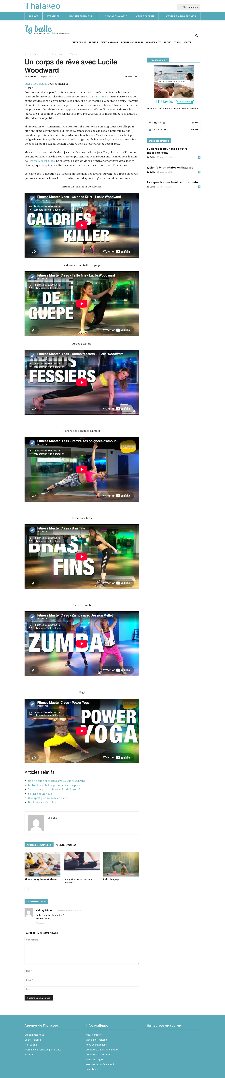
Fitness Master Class (41, 160)
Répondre (40, 923)
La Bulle (32, 76)
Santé (187, 42)
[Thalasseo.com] (173, 85)
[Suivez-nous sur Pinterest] (176, 1037)
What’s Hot (153, 42)
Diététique (78, 42)
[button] (196, 36)
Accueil (28, 54)
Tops (177, 42)
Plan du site (31, 1044)
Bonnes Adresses (132, 42)
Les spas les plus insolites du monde (172, 182)
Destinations (109, 42)
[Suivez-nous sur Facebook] (151, 1037)
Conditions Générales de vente (102, 1049)
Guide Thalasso (33, 1039)
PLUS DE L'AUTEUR (66, 845)
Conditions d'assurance (98, 1054)
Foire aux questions (96, 1044)
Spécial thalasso (115, 16)
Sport (168, 42)
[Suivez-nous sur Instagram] (164, 1037)
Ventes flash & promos (180, 16)
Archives (29, 1054)
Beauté (93, 42)
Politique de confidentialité (100, 1064)
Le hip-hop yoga (111, 879)
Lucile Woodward (36, 83)
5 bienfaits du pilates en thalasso (40, 879)
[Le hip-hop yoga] (121, 864)
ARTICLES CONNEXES (39, 845)
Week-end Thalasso (96, 1039)
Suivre (194, 129)
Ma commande (190, 7)
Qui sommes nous (34, 1034)
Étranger (53, 16)
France (33, 16)
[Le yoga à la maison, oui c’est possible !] (82, 864)
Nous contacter (94, 1034)
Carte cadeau (145, 16)
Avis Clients (92, 1069)
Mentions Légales (95, 1059)
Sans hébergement (80, 16)
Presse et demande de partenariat (43, 1049)
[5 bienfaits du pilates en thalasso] (42, 864)
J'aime (195, 122)
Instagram (97, 96)
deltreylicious (44, 910)
